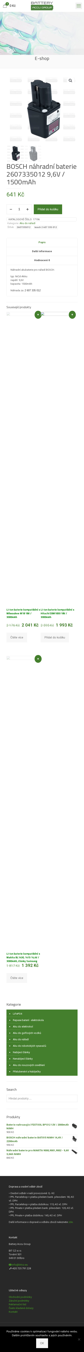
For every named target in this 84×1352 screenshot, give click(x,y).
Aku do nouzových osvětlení (29, 1065)
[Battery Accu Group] (42, 6)
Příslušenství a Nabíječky (27, 1071)
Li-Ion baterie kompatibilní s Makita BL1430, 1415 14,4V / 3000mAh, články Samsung (23, 957)
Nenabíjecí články (23, 1058)
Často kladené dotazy (21, 1308)
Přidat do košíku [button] (55, 637)
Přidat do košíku (48, 209)
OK (42, 1343)
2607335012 (23, 227)
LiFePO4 (17, 1013)
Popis (42, 242)
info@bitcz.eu (20, 1264)
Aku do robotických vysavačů (29, 1045)
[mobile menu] (78, 6)
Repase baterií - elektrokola (28, 1020)
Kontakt (13, 1311)
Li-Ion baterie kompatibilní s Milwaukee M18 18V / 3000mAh (23, 613)
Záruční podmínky (19, 1300)
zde (70, 1222)
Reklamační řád (17, 1304)
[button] (71, 80)
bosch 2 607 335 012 (46, 227)
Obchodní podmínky (20, 1297)
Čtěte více (16, 637)
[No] (79, 1339)
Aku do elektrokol (23, 1026)
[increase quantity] (27, 209)
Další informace (42, 251)
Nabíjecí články (21, 1052)
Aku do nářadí (27, 223)
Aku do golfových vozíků (27, 1033)
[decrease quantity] (10, 209)
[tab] (42, 242)
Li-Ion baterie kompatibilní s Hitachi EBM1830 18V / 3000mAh (57, 613)
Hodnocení (42, 260)
